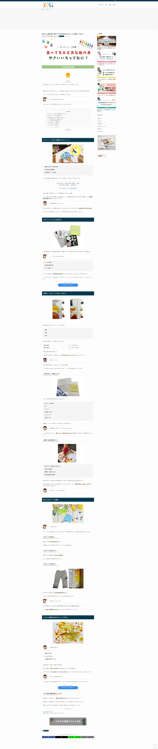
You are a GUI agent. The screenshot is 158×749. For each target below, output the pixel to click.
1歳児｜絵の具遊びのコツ (56, 120)
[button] (48, 737)
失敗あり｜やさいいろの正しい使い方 (56, 117)
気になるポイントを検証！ (54, 122)
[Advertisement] (79, 19)
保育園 (101, 123)
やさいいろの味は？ (55, 124)
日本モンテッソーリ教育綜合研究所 (69, 188)
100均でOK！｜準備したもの (56, 119)
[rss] (115, 0)
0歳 (100, 118)
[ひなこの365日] (48, 4)
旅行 (100, 128)
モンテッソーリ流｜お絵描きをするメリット (58, 113)
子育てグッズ (61, 36)
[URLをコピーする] (87, 737)
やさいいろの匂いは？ (55, 125)
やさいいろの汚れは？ (55, 127)
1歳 (100, 121)
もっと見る (68, 129)
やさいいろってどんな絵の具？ (55, 115)
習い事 (101, 131)
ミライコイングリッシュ (48, 711)
